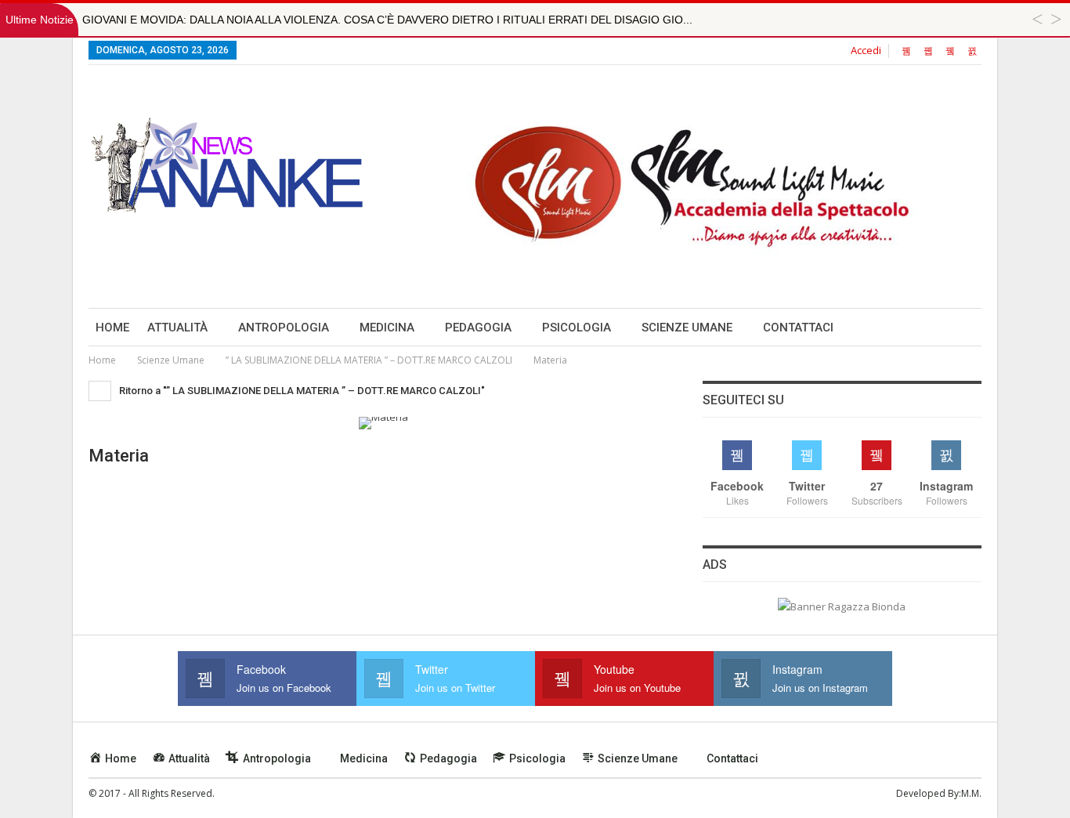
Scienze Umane (687, 327)
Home (112, 327)
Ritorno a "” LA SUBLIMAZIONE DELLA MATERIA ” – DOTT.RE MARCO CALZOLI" (301, 390)
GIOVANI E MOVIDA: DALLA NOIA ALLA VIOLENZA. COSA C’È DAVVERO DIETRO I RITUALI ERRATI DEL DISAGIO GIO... (387, 19)
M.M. (971, 793)
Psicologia (576, 327)
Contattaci (798, 327)
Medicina (387, 327)
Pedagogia (478, 327)
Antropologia (283, 327)
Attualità (177, 327)
